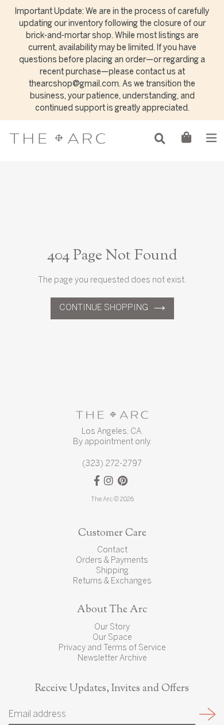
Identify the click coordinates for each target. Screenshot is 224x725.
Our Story (112, 627)
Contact (112, 550)
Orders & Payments (112, 560)
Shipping (112, 571)
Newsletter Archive (112, 658)
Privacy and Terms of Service (112, 648)
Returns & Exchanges (112, 581)
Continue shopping (103, 308)
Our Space (112, 638)
